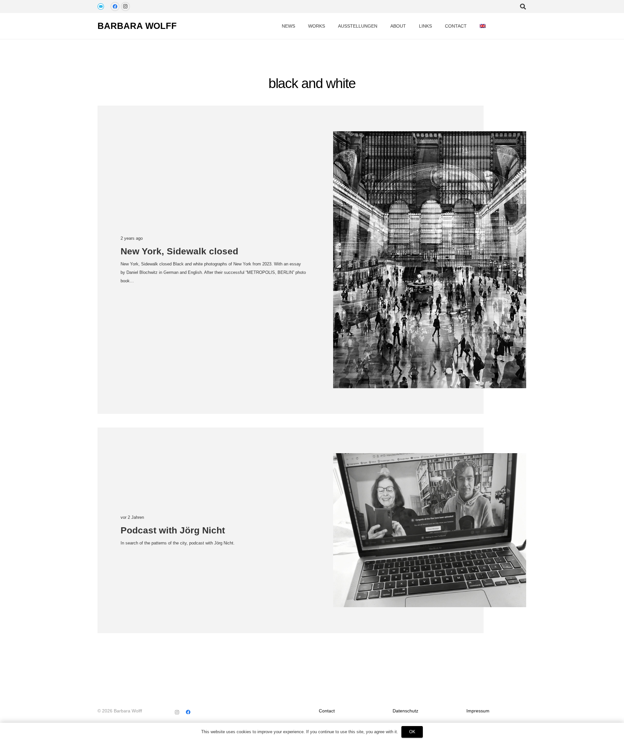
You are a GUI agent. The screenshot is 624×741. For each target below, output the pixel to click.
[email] (101, 6)
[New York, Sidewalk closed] (429, 259)
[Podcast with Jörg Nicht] (429, 530)
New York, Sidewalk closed (179, 251)
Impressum (477, 710)
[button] (491, 26)
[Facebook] (115, 6)
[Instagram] (125, 6)
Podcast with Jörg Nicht (173, 530)
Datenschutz (405, 710)
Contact (327, 710)
